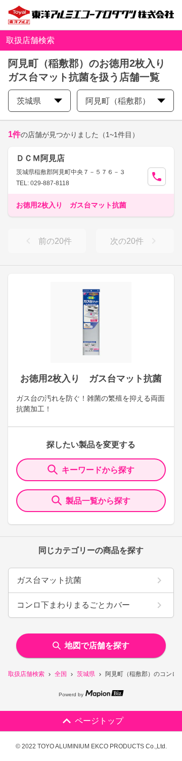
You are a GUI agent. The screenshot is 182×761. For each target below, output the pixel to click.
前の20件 (55, 241)
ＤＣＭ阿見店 (40, 158)
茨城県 (86, 674)
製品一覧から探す (98, 500)
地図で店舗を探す (97, 645)
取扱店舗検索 (26, 674)
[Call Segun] (157, 176)
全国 (61, 674)
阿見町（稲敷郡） (117, 101)
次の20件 (127, 241)
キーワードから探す (98, 470)
